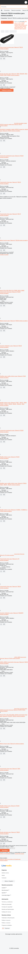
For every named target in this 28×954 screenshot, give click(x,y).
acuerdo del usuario (19, 853)
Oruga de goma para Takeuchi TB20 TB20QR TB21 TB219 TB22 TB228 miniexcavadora (13, 74)
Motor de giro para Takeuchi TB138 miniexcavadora (14, 240)
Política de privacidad (6, 904)
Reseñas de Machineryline (8, 909)
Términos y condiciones (7, 901)
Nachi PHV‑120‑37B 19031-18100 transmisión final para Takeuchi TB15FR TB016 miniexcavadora (13, 715)
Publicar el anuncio (6, 90)
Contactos (4, 877)
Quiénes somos (5, 872)
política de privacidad (5, 853)
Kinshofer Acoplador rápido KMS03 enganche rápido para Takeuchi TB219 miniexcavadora (14, 130)
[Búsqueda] (25, 6)
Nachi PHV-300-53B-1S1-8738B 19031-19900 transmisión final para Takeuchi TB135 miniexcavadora (12, 292)
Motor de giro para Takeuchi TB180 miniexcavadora (14, 320)
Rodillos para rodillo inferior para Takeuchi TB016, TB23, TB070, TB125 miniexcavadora (13, 484)
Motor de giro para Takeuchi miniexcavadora (12, 743)
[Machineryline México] (10, 2)
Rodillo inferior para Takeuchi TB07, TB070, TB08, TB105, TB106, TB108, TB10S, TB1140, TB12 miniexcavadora (13, 404)
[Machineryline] (2, 10)
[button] (26, 2)
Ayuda (3, 875)
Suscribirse (5, 850)
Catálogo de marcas (6, 911)
